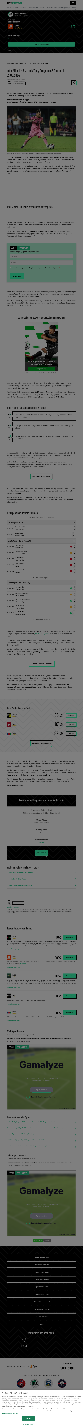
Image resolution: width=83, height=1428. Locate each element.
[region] (41, 1409)
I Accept (28, 1418)
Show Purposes (28, 1424)
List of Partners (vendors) (10, 1413)
